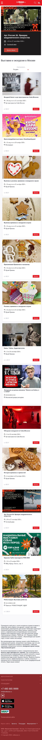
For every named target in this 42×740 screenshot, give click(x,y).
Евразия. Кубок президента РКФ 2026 (17, 558)
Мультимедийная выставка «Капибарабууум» (20, 139)
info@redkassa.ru (6, 691)
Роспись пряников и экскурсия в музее (17, 306)
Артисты (14, 723)
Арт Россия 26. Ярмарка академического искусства (18, 515)
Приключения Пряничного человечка (16, 264)
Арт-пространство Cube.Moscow (15, 103)
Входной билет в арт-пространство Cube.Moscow (21, 97)
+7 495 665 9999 (9, 688)
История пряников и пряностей (15, 472)
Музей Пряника (10, 186)
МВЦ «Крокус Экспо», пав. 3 (14, 563)
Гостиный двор (11, 44)
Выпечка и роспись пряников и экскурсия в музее (21, 181)
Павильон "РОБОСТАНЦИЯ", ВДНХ (16, 605)
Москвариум (9, 145)
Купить (36, 109)
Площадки (22, 723)
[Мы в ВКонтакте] (2, 695)
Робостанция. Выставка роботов (15, 599)
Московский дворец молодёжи (15, 397)
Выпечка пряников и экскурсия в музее (17, 222)
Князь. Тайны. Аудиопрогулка (14, 348)
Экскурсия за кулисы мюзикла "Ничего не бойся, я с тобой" (21, 390)
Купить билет (11, 50)
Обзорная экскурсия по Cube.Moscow (17, 431)
